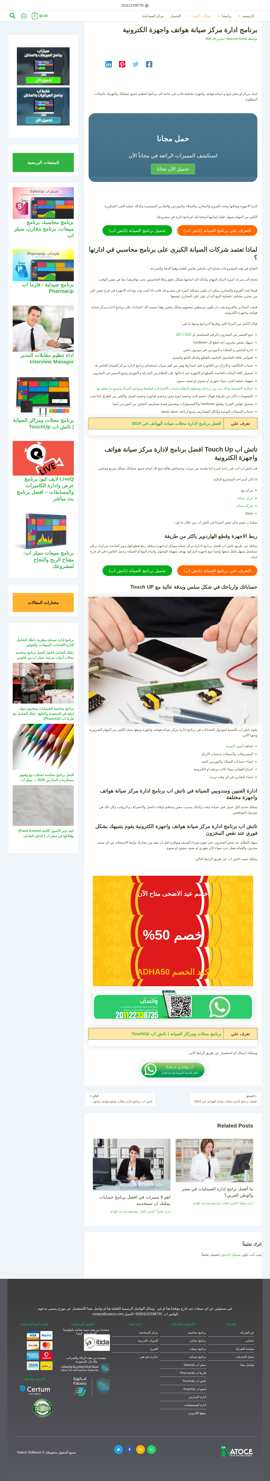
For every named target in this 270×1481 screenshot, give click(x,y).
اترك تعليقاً (246, 1203)
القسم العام (230, 1203)
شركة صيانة (244, 505)
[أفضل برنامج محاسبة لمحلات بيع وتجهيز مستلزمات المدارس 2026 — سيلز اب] (43, 747)
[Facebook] (149, 64)
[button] (240, 16)
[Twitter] (135, 64)
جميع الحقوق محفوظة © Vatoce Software (46, 1452)
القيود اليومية (235, 746)
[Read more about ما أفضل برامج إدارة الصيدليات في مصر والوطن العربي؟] (214, 1160)
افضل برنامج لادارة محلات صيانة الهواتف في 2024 (176, 423)
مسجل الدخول (230, 1254)
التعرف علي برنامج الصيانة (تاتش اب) (217, 230)
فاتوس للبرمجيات (82, 1324)
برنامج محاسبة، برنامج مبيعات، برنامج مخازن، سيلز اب (44, 228)
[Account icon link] (24, 16)
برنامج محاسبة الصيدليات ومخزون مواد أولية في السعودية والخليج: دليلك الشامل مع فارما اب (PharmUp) (43, 713)
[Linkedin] (108, 64)
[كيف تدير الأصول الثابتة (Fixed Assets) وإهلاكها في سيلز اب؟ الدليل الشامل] (43, 805)
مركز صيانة (245, 498)
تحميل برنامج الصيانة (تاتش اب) (137, 230)
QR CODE (184, 334)
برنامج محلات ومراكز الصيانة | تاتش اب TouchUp (176, 1033)
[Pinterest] (122, 64)
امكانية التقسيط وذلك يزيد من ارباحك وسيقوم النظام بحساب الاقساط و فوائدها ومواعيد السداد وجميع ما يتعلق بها (175, 388)
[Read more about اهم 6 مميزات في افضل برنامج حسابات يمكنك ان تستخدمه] (131, 1164)
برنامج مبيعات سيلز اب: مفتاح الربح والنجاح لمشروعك (48, 559)
